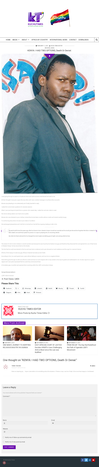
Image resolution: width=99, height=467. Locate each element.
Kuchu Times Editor (56, 45)
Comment (6, 396)
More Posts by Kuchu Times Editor (33, 313)
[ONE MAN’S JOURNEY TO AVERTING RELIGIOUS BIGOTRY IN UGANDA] (17, 333)
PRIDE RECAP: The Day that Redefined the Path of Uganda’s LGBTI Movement (81, 347)
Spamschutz (6, 463)
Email (53, 420)
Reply (93, 366)
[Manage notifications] (4, 462)
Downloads (84, 40)
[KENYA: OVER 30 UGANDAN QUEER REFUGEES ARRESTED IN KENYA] (96, 231)
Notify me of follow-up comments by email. (18, 437)
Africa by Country (40, 40)
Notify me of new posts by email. (15, 442)
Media (14, 40)
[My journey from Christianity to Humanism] (2, 231)
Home (8, 40)
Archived (47, 48)
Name (5, 420)
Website (5, 429)
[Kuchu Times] (49, 19)
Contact (73, 40)
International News (58, 40)
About (24, 40)
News (52, 48)
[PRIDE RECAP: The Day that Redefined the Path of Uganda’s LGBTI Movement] (81, 333)
